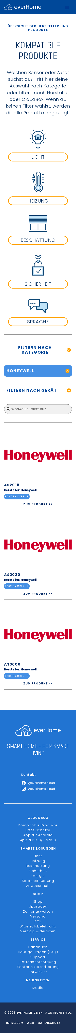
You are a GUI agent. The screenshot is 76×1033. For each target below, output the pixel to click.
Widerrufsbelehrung (38, 926)
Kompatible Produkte (38, 825)
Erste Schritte (38, 830)
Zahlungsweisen (38, 911)
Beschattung (38, 865)
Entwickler (38, 972)
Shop (38, 901)
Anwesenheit (38, 885)
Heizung (38, 861)
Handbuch (38, 947)
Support (37, 957)
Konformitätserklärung (38, 966)
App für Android (38, 835)
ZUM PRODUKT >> (38, 504)
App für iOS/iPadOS (38, 840)
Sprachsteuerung (38, 880)
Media (38, 987)
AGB (38, 921)
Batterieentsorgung (38, 962)
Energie (38, 875)
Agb (30, 1023)
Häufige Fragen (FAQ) (38, 952)
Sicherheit (38, 870)
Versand (38, 916)
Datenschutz (49, 1023)
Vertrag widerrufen (38, 931)
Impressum (14, 1023)
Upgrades (38, 906)
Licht (38, 856)
